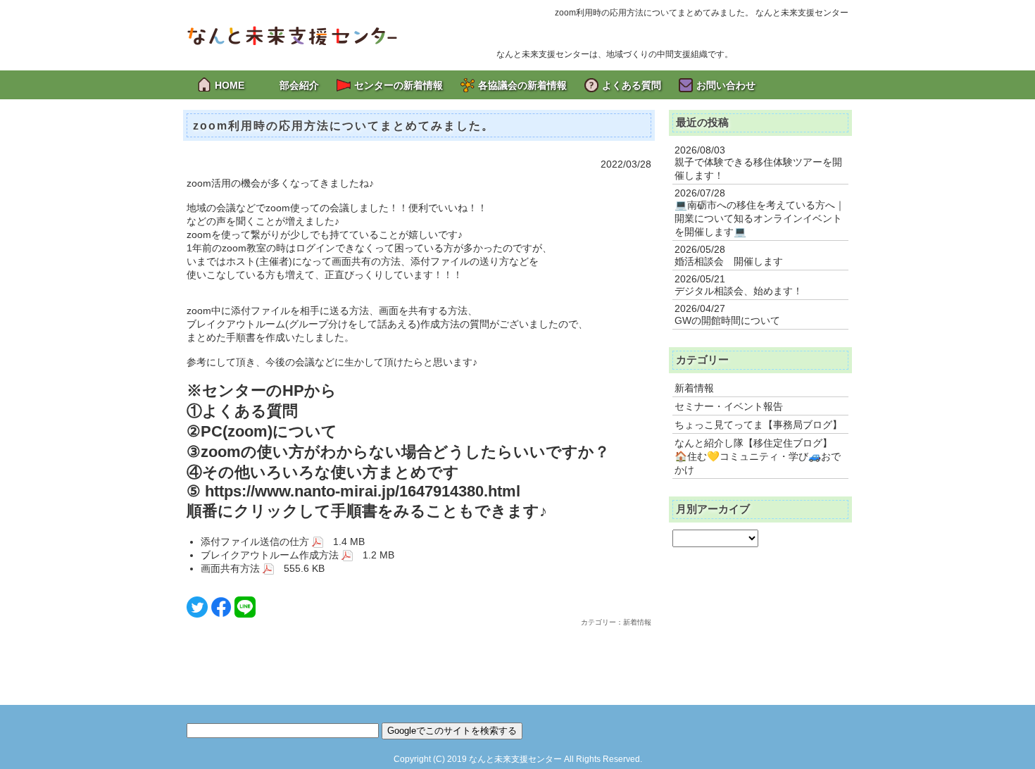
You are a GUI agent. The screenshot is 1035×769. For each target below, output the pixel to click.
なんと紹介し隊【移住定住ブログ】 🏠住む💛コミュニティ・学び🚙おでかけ (758, 456)
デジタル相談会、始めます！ (739, 290)
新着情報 (694, 388)
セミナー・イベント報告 (729, 406)
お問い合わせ (725, 85)
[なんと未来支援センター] (292, 34)
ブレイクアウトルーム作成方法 (271, 555)
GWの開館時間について (727, 320)
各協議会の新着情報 (522, 85)
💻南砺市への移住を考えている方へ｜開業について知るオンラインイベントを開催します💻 (760, 218)
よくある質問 (631, 85)
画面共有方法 (232, 568)
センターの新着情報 (398, 85)
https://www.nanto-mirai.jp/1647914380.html (362, 491)
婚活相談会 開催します (729, 261)
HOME (229, 85)
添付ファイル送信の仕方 (256, 541)
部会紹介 (299, 85)
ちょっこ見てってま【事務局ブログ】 (758, 424)
